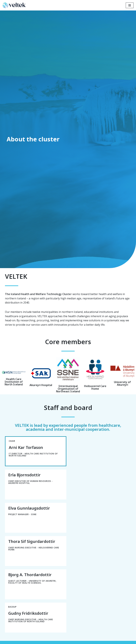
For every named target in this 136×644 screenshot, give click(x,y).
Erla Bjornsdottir (24, 475)
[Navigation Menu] (130, 5)
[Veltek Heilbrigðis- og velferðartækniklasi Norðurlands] (14, 5)
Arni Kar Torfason (26, 447)
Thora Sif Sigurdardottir (31, 541)
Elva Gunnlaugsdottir (29, 508)
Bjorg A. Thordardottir (30, 574)
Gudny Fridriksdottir (28, 613)
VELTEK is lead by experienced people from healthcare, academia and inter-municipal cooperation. (68, 427)
